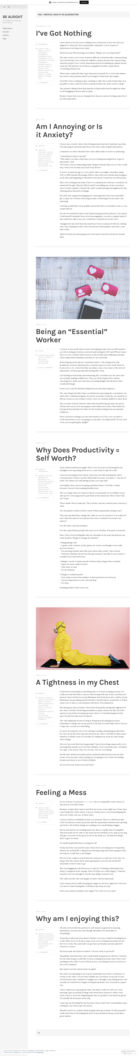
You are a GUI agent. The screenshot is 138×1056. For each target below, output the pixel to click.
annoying (42, 152)
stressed (48, 717)
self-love (49, 493)
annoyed (42, 150)
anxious (41, 154)
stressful (42, 719)
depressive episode (46, 60)
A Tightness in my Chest (77, 682)
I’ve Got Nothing (64, 33)
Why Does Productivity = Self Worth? (78, 454)
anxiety (41, 146)
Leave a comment (45, 367)
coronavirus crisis (46, 355)
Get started (84, 2)
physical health (45, 707)
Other (40, 351)
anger (40, 808)
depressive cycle (45, 58)
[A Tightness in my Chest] (83, 639)
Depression (7, 28)
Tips (4, 39)
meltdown (42, 481)
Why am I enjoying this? (77, 918)
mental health (44, 160)
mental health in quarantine (45, 359)
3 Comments (43, 83)
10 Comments (43, 498)
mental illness (44, 74)
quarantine (43, 166)
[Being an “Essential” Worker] (83, 288)
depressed (42, 52)
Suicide (6, 32)
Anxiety (6, 35)
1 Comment (42, 822)
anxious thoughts (46, 700)
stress (41, 717)
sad (50, 166)
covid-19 (41, 357)
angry (46, 808)
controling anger (46, 812)
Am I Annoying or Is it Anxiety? (69, 130)
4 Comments (43, 724)
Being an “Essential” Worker (71, 335)
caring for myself (46, 938)
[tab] (4, 7)
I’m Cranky (88, 802)
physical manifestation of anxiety (45, 711)
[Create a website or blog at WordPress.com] (39, 1033)
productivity (44, 489)
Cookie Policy (40, 1052)
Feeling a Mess (61, 792)
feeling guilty (44, 158)
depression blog (45, 56)
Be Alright (13, 17)
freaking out (44, 479)
